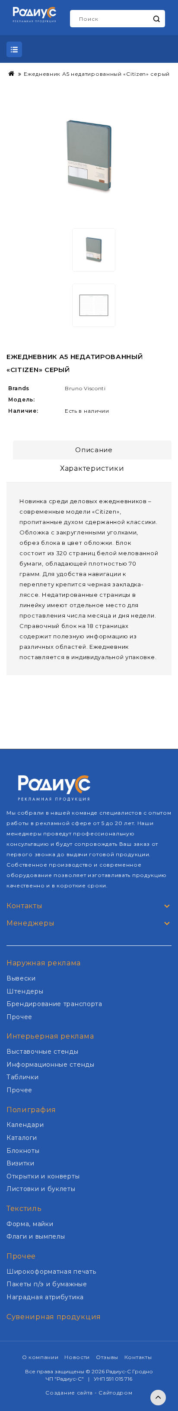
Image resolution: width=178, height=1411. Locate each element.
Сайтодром (115, 1392)
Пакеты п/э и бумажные (46, 1284)
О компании (40, 1357)
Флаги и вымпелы (35, 1236)
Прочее (19, 1017)
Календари (25, 1125)
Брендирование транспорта (54, 1004)
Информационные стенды (50, 1064)
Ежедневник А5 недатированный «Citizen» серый (97, 74)
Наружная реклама (43, 963)
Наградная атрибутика (45, 1297)
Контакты (138, 1357)
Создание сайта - (72, 1392)
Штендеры (25, 991)
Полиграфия (31, 1110)
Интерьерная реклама (50, 1036)
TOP (158, 1398)
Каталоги (21, 1138)
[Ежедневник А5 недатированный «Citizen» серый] (89, 156)
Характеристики (92, 468)
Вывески (21, 978)
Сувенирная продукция (53, 1317)
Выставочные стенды (42, 1051)
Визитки (20, 1163)
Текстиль (24, 1208)
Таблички (22, 1077)
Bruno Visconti (85, 388)
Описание (94, 450)
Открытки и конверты (42, 1176)
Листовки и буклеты (41, 1189)
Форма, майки (29, 1224)
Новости (77, 1357)
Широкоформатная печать (51, 1271)
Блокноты (23, 1151)
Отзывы (107, 1357)
